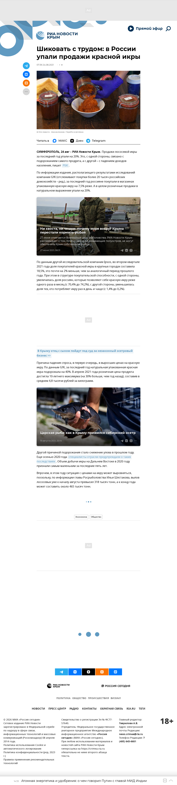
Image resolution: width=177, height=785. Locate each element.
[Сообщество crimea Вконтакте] (75, 671)
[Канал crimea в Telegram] (61, 671)
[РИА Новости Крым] (57, 35)
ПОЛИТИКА (63, 698)
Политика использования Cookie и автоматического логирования (24, 747)
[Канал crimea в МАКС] (115, 671)
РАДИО (74, 709)
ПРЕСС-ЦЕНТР (57, 709)
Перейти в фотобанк (74, 132)
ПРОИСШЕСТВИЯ (98, 698)
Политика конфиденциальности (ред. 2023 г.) (29, 754)
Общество (96, 517)
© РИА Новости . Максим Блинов (50, 132)
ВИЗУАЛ (116, 698)
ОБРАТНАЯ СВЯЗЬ (111, 709)
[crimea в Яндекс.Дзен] (88, 671)
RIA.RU (131, 709)
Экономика (81, 517)
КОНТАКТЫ (89, 709)
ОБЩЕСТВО (79, 698)
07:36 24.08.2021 (45, 64)
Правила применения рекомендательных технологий (28, 761)
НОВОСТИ (38, 709)
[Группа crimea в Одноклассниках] (102, 671)
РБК (65, 165)
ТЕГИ (142, 709)
